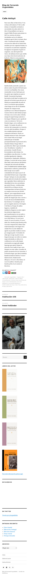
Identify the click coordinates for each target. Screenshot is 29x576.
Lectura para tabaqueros (14, 283)
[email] (9, 272)
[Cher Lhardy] (8, 527)
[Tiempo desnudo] (9, 536)
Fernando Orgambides (10, 277)
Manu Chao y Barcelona (21, 284)
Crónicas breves (6, 280)
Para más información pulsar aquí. (12, 474)
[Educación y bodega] (10, 529)
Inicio (3, 555)
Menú (4, 11)
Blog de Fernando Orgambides (10, 6)
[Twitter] (3, 272)
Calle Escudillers (19, 278)
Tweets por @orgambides (10, 515)
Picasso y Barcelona (7, 286)
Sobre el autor (6, 558)
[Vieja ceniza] (8, 533)
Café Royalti (5, 278)
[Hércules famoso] (9, 531)
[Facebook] (6, 272)
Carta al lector (6, 562)
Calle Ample (11, 278)
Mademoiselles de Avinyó (8, 284)
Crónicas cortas (14, 280)
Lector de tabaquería (11, 281)
